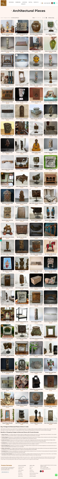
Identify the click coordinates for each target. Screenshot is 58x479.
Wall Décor (20, 471)
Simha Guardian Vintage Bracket (7, 304)
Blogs (30, 468)
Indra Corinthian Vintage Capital (36, 169)
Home (2, 17)
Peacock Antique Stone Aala (7, 220)
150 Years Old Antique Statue (7, 34)
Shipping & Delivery (33, 474)
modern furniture (26, 458)
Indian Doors (20, 468)
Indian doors (16, 459)
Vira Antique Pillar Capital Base (51, 406)
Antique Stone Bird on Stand (21, 101)
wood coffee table (40, 458)
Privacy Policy (32, 471)
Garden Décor (20, 474)
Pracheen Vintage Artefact (36, 220)
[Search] (57, 3)
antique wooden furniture (24, 459)
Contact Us (31, 470)
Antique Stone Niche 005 (36, 101)
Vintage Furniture (7, 17)
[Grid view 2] (43, 17)
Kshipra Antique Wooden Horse (36, 186)
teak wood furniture (26, 457)
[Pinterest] (43, 471)
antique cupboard (33, 458)
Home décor (20, 473)
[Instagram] (41, 471)
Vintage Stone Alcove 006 (50, 389)
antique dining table (12, 458)
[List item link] (48, 467)
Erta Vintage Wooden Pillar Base (50, 135)
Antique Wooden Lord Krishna (22, 118)
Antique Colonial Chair (36, 51)
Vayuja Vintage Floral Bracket (50, 355)
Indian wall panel (20, 470)
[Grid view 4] (46, 17)
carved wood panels (48, 458)
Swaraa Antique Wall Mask (36, 321)
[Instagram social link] (52, 3)
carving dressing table (10, 459)
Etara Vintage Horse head (7, 152)
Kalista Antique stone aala (50, 169)
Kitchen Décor (20, 476)
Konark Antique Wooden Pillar (7, 186)
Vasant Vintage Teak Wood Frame (36, 355)
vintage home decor (32, 459)
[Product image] (7, 26)
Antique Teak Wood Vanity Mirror (50, 101)
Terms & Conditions (33, 476)
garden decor (33, 457)
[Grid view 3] (44, 17)
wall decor (42, 457)
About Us (31, 467)
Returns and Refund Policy (34, 473)
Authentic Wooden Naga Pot (7, 135)
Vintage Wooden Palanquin (21, 405)
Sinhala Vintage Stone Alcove (22, 304)
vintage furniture (20, 458)
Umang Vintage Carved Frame (51, 338)
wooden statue (49, 457)
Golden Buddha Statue (36, 152)
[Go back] (12, 11)
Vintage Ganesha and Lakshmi (22, 372)
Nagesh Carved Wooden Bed (50, 203)
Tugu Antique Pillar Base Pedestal (36, 338)
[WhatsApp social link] (54, 3)
